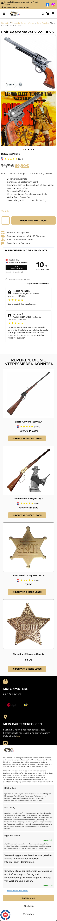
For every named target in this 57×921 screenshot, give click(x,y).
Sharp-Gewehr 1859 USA (28, 421)
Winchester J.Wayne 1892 (28, 498)
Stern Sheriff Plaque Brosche (28, 575)
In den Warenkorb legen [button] (27, 438)
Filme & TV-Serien (18, 23)
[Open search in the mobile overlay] (43, 14)
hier (18, 736)
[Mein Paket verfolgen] (5, 717)
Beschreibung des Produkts (27, 250)
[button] (4, 13)
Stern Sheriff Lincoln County (28, 654)
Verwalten (28, 914)
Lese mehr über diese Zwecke (17, 890)
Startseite (5, 23)
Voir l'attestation (16, 267)
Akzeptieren (28, 898)
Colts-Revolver (43, 23)
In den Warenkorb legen (33, 220)
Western (31, 23)
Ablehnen (29, 906)
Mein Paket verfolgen (22, 724)
